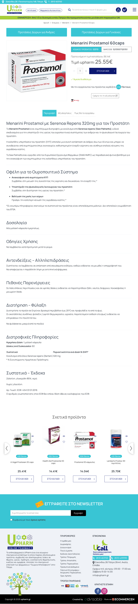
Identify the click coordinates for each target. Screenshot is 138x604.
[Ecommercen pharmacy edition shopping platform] (117, 599)
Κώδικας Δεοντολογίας (70, 554)
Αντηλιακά (31, 10)
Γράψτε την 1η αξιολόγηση (104, 95)
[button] (69, 10)
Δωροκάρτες (65, 544)
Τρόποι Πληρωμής (68, 557)
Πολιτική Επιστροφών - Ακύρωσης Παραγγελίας (70, 571)
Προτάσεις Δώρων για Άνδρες (36, 32)
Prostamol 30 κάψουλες (84, 462)
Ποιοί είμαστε (66, 550)
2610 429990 (120, 557)
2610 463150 (102, 557)
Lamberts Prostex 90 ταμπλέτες (116, 462)
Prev (7, 448)
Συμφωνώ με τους (29, 519)
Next (131, 448)
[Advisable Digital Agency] (87, 599)
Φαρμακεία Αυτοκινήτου (50, 10)
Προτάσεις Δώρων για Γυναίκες (101, 32)
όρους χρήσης (38, 519)
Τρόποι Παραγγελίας (69, 563)
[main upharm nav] (134, 9)
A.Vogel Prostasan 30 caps (22, 462)
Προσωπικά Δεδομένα (69, 567)
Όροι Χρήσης (65, 575)
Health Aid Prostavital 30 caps (53, 462)
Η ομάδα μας (65, 541)
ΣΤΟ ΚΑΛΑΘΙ (103, 70)
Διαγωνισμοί (65, 547)
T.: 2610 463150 (55, 1)
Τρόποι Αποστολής (68, 560)
